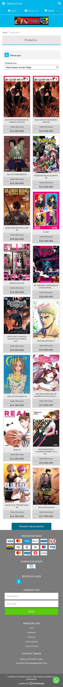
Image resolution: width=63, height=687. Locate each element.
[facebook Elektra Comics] (18, 581)
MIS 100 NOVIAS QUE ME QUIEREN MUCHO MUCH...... (46, 395)
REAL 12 (17, 450)
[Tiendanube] (31, 684)
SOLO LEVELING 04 (46, 507)
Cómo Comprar (31, 641)
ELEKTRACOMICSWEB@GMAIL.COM (31, 663)
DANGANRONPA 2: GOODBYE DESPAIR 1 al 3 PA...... (46, 451)
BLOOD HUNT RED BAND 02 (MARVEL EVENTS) (17, 121)
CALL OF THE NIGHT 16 (17, 396)
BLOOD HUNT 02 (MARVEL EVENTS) (46, 121)
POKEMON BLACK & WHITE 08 (46, 176)
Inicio (4, 32)
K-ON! (46, 232)
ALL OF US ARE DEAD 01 (17, 174)
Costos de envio (31, 646)
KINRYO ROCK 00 (17, 283)
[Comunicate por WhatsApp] (56, 680)
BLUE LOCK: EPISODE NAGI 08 (17, 506)
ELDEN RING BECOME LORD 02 (17, 229)
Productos (31, 632)
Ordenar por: (11, 63)
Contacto (31, 637)
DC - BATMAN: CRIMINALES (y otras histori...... (46, 286)
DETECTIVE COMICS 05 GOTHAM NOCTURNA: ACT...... (17, 338)
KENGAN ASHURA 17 (46, 341)
